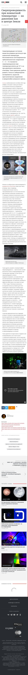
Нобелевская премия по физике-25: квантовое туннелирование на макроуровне (11, 525)
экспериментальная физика (13, 449)
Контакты (14, 606)
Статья (4, 83)
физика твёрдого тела (14, 446)
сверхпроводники (14, 441)
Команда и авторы (14, 602)
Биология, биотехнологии (21, 460)
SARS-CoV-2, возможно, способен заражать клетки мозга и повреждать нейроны (17, 464)
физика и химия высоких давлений (14, 444)
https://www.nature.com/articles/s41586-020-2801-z (13, 427)
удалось (13, 115)
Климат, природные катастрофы (8, 471)
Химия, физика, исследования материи (10, 7)
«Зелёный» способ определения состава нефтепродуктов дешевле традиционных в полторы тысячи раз (13, 570)
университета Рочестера (8, 186)
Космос (4, 499)
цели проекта (14, 599)
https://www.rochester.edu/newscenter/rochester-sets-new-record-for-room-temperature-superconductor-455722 (12, 424)
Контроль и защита (7, 565)
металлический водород (13, 439)
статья (10, 126)
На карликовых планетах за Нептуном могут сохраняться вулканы (12, 503)
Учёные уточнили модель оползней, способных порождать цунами (11, 474)
